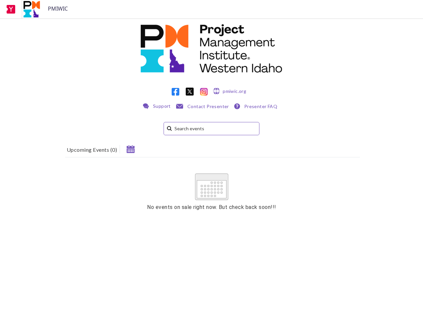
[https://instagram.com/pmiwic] (204, 92)
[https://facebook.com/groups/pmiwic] (175, 92)
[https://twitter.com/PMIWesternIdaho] (189, 91)
